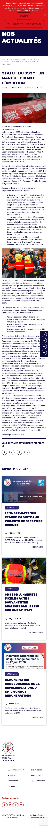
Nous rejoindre (36, 770)
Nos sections (13, 781)
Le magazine (13, 786)
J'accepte (24, 16)
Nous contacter (37, 775)
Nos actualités (23, 59)
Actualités (11, 59)
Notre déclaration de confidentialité (24, 24)
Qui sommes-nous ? (16, 770)
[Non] (45, 15)
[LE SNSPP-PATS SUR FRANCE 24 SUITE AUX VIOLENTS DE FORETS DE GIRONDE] (24, 491)
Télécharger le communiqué (13, 435)
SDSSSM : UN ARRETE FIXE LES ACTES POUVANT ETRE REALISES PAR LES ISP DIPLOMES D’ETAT (22, 602)
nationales (12, 508)
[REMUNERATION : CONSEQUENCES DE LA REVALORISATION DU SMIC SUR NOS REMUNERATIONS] (24, 658)
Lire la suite (37, 547)
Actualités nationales (10, 126)
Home (4, 59)
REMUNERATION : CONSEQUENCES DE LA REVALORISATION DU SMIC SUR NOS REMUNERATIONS (22, 687)
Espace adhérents (38, 781)
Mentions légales (36, 815)
